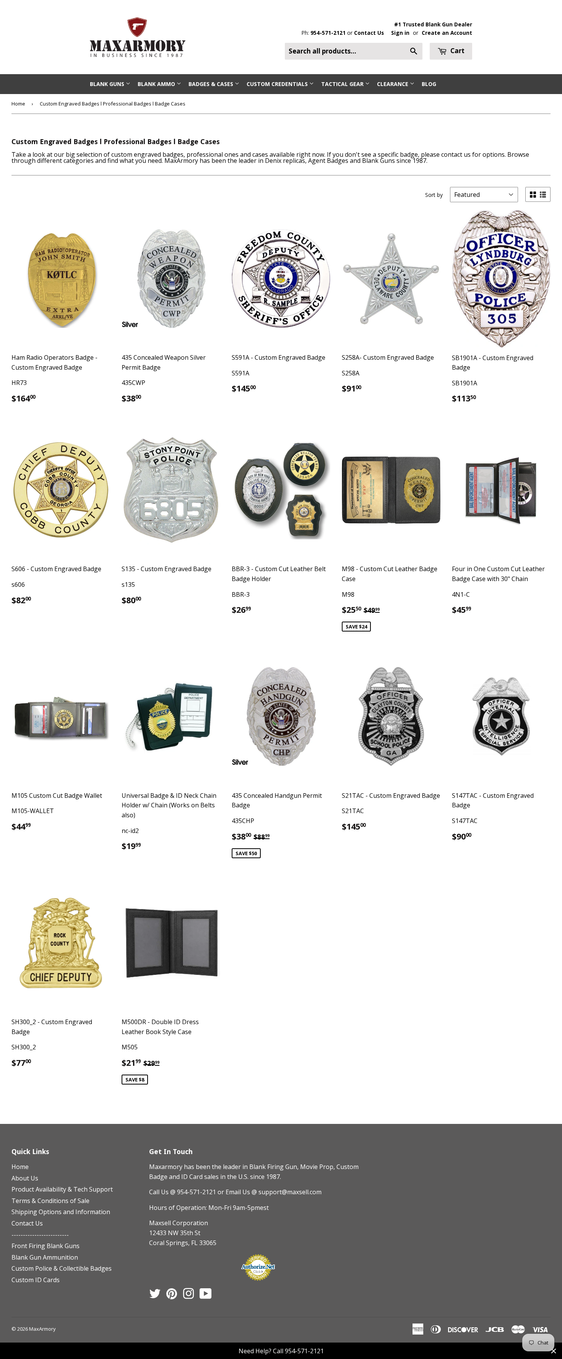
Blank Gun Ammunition (44, 1257)
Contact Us (369, 32)
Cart (457, 50)
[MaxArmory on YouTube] (206, 1296)
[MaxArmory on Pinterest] (171, 1296)
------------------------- (40, 1235)
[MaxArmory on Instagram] (188, 1296)
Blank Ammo (157, 84)
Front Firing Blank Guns (45, 1246)
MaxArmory (42, 1328)
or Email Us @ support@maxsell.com (270, 1192)
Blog (429, 84)
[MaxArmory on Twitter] (155, 1296)
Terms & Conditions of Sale (50, 1201)
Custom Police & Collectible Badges (61, 1268)
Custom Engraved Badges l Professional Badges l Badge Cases (112, 103)
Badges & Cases (211, 84)
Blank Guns (108, 84)
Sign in (400, 32)
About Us (24, 1178)
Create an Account (447, 32)
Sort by (434, 194)
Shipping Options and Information (60, 1212)
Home (18, 103)
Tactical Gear (343, 84)
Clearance (393, 84)
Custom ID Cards (35, 1280)
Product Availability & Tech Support (62, 1189)
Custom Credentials (278, 84)
